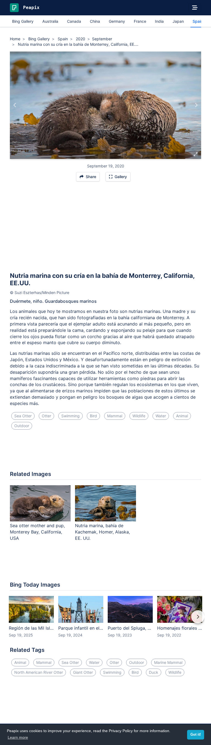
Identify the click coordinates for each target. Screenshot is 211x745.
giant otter (83, 672)
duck (153, 672)
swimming (70, 415)
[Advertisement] (105, 229)
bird (93, 415)
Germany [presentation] (117, 21)
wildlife (138, 415)
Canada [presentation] (74, 21)
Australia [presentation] (50, 21)
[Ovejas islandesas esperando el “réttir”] (15, 105)
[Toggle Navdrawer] (194, 8)
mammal (114, 415)
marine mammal (168, 662)
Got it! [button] (195, 735)
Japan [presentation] (178, 21)
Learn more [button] (18, 737)
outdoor (21, 425)
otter (46, 415)
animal (182, 415)
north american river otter (38, 672)
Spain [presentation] (198, 21)
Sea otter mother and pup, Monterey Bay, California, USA (37, 532)
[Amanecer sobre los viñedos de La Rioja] (196, 105)
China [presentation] (95, 21)
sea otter (23, 415)
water (161, 415)
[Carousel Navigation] (105, 620)
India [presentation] (159, 21)
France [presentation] (140, 21)
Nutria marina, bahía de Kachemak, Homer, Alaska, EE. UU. (102, 532)
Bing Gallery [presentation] (23, 21)
